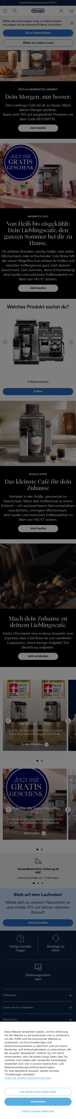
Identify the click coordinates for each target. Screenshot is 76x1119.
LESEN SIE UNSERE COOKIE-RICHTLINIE (27, 1078)
